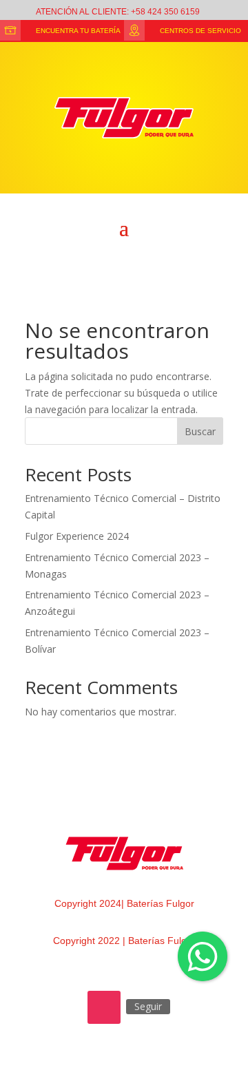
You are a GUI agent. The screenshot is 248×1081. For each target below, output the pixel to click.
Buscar (200, 431)
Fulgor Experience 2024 (77, 536)
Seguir (148, 1006)
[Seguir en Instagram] (104, 1007)
